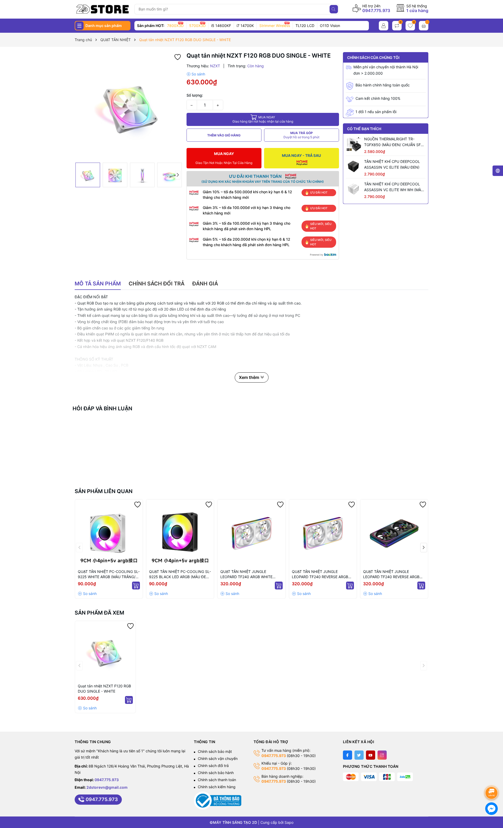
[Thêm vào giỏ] (136, 585)
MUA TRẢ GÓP (301, 135)
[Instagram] (382, 755)
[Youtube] (370, 755)
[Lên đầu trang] (492, 778)
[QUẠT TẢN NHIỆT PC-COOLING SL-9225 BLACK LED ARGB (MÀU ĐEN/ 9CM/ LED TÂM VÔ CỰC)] (180, 533)
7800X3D (175, 25)
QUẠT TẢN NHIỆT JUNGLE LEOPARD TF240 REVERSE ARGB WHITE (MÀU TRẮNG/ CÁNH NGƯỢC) (320, 574)
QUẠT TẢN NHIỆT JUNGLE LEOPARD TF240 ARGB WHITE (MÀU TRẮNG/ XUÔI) (246, 574)
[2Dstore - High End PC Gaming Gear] (102, 9)
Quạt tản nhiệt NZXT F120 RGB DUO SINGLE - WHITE (104, 688)
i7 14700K (245, 25)
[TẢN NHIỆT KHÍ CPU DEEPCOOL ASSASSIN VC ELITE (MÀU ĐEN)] (354, 166)
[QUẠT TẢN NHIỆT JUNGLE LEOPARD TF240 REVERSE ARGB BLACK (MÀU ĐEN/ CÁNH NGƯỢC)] (394, 533)
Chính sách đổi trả (213, 765)
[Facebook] (347, 755)
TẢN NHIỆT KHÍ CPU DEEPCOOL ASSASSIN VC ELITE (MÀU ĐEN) (392, 164)
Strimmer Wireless (274, 25)
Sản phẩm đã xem (99, 613)
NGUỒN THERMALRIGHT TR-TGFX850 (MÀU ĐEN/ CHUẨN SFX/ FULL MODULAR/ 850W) (394, 142)
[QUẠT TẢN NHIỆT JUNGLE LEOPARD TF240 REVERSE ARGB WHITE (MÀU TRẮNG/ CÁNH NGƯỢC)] (323, 533)
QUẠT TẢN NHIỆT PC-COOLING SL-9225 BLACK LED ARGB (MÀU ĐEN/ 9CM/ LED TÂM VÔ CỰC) (180, 574)
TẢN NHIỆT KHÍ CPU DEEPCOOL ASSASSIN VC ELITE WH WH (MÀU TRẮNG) (394, 187)
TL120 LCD (305, 25)
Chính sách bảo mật (215, 751)
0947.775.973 (376, 10)
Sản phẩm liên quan (104, 491)
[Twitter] (359, 755)
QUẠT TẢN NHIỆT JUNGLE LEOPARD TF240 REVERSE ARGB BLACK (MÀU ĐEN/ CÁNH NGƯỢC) (393, 574)
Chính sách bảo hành (216, 772)
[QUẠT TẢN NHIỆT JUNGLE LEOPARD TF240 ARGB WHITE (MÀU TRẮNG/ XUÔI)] (251, 533)
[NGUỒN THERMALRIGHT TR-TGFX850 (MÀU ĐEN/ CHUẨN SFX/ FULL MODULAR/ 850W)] (354, 144)
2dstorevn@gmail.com (107, 787)
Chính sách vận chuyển (218, 758)
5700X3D (197, 25)
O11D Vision (330, 25)
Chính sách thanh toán (217, 779)
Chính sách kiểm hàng (217, 787)
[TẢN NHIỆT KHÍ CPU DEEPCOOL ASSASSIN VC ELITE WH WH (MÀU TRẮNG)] (354, 189)
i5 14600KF (221, 25)
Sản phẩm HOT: (150, 25)
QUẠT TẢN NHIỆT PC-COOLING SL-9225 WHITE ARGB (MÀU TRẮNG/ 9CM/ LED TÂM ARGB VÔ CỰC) (109, 574)
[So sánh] (196, 74)
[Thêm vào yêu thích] (177, 56)
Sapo (289, 822)
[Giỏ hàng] (423, 25)
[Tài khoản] (383, 25)
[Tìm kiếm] (334, 9)
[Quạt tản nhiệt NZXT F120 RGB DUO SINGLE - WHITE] (105, 651)
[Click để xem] (129, 106)
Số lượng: (195, 95)
